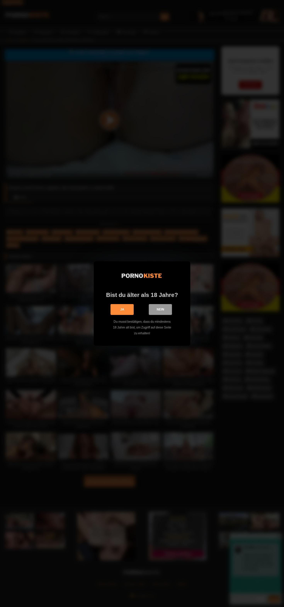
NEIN (160, 309)
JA (122, 309)
